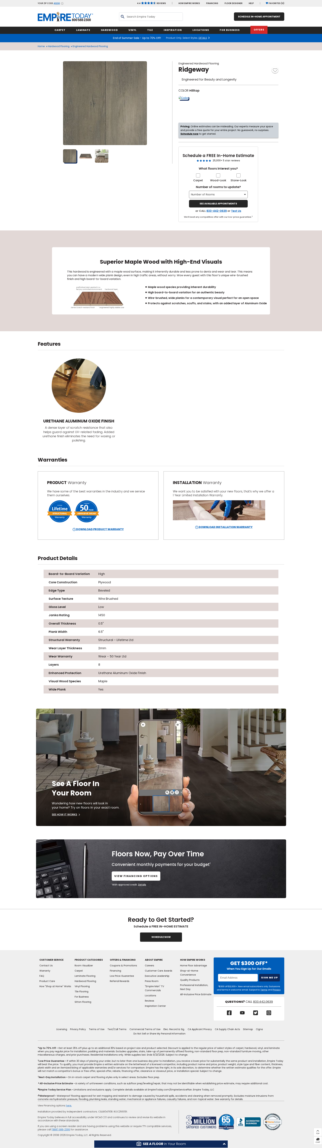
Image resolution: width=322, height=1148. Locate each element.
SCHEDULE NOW (161, 937)
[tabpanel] (161, 280)
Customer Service (51, 960)
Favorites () (276, 3)
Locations (150, 995)
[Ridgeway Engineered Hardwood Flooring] (105, 103)
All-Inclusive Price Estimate (195, 994)
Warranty (44, 970)
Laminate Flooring (85, 976)
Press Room (151, 981)
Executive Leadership (157, 976)
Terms (263, 989)
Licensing (61, 1029)
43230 (56, 3)
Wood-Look (218, 180)
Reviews (151, 3)
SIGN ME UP (269, 977)
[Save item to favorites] (275, 69)
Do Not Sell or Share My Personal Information (159, 1033)
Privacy (277, 989)
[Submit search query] (122, 16)
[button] (161, 1144)
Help (251, 3)
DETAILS (203, 38)
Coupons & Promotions (123, 965)
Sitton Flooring (83, 1002)
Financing (212, 3)
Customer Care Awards (158, 970)
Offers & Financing (123, 960)
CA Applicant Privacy (200, 1029)
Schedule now (189, 134)
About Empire (154, 960)
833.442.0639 (263, 1002)
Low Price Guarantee (122, 976)
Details (142, 884)
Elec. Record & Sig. (174, 1029)
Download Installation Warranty (225, 527)
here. (69, 1105)
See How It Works (64, 814)
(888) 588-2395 (60, 1129)
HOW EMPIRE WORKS (189, 3)
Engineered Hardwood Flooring (90, 46)
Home (41, 46)
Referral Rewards (119, 981)
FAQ (41, 976)
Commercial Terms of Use (144, 1029)
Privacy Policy (78, 1029)
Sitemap (248, 1029)
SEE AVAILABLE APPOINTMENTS (218, 203)
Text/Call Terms (117, 1029)
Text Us (236, 211)
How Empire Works (192, 960)
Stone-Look (239, 180)
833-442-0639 (216, 211)
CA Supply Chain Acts (227, 1029)
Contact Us (46, 965)
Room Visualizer (84, 965)
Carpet (198, 180)
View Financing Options (136, 876)
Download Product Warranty (100, 529)
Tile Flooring (81, 991)
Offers (259, 29)
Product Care (47, 981)
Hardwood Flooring (58, 46)
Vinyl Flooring (82, 986)
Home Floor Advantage (193, 965)
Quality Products (190, 980)
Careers (149, 965)
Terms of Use (96, 1029)
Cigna (259, 1029)
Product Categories (89, 960)
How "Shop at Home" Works (55, 986)
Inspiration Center (155, 1006)
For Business (82, 996)
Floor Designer (234, 3)
